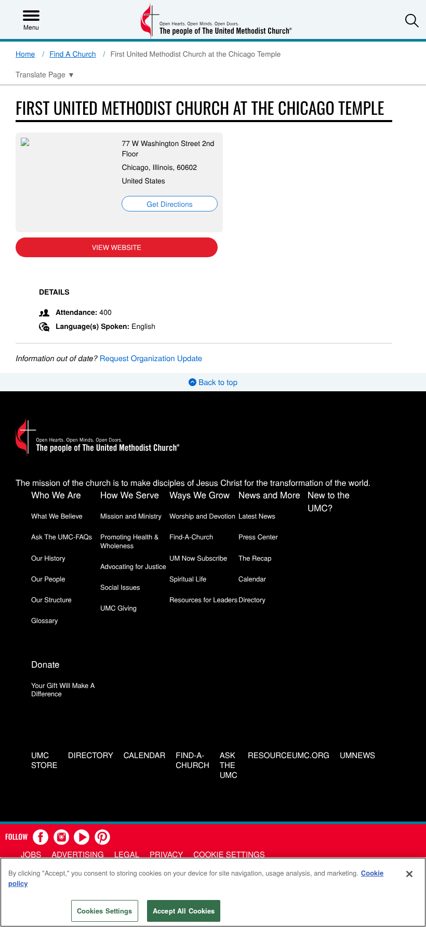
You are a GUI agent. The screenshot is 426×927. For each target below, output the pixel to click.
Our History (48, 558)
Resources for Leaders (203, 599)
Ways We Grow (199, 494)
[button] (412, 20)
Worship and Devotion (202, 516)
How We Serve (129, 494)
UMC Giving (118, 608)
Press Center (258, 536)
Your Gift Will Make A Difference (63, 689)
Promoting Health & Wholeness (129, 541)
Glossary (44, 620)
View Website (116, 247)
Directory (251, 599)
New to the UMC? (329, 501)
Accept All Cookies (184, 911)
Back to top (216, 382)
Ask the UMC (228, 765)
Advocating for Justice (133, 566)
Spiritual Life (187, 579)
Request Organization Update (151, 358)
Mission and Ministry (131, 516)
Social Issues (120, 587)
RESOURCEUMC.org (288, 756)
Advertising (77, 854)
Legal (126, 854)
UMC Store (44, 761)
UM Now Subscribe (198, 558)
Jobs (31, 854)
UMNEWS (357, 756)
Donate (45, 663)
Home (25, 53)
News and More (269, 494)
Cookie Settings (228, 854)
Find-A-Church (191, 536)
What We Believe (57, 516)
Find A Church (72, 53)
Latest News (256, 516)
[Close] (409, 874)
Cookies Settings (104, 911)
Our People (48, 579)
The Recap (254, 558)
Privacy (166, 854)
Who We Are (56, 494)
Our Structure (51, 599)
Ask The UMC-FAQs (61, 536)
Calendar (252, 579)
